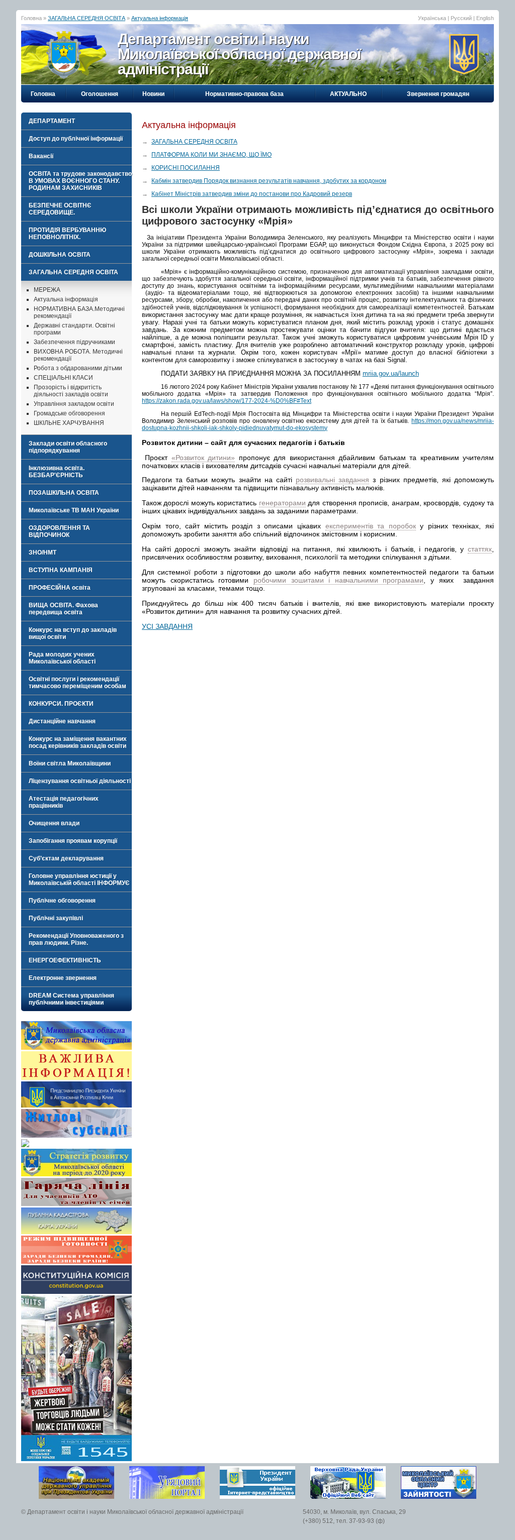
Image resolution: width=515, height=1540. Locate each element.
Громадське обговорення (69, 413)
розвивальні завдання (332, 480)
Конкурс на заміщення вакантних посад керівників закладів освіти (78, 742)
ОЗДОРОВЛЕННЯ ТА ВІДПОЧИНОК (59, 531)
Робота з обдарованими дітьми (78, 368)
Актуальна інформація (159, 18)
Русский (461, 18)
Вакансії (41, 156)
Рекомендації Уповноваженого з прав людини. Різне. (76, 939)
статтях (480, 549)
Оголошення (99, 93)
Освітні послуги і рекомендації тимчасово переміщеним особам (77, 683)
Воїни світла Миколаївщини (70, 763)
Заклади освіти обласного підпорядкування (68, 447)
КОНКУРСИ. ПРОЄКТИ (61, 703)
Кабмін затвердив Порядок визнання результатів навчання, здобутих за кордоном (268, 180)
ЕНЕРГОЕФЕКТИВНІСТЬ (65, 960)
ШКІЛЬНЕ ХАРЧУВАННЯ (69, 422)
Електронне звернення (63, 977)
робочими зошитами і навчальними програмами (338, 580)
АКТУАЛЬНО (348, 93)
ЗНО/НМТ (42, 552)
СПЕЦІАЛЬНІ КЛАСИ (63, 377)
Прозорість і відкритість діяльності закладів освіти (71, 391)
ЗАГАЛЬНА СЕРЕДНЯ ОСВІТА (86, 18)
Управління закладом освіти (74, 403)
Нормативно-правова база (244, 93)
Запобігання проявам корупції (73, 840)
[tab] (76, 121)
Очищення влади (54, 823)
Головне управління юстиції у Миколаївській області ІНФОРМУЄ (79, 879)
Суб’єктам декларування (66, 858)
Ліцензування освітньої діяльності (80, 781)
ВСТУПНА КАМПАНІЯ (61, 570)
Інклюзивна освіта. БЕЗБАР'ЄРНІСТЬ (56, 472)
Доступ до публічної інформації (76, 138)
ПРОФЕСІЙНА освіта (60, 587)
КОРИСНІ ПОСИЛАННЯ (185, 167)
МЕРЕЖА (47, 289)
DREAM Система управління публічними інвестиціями (71, 999)
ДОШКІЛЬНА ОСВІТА (60, 254)
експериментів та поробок (370, 526)
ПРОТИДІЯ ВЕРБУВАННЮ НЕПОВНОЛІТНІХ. (67, 234)
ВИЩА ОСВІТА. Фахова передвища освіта (63, 609)
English (485, 18)
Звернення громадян (438, 93)
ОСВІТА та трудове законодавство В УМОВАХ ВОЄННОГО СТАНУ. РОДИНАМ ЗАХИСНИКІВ (80, 180)
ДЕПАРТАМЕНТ (52, 121)
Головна (43, 93)
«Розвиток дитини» (203, 458)
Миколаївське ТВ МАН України (74, 510)
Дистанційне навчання (62, 721)
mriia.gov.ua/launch (391, 373)
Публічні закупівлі (56, 918)
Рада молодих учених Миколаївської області (62, 658)
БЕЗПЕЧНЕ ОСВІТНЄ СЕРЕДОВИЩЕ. (60, 209)
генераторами (282, 503)
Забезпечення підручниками (74, 342)
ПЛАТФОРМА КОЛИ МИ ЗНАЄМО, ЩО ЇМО (211, 154)
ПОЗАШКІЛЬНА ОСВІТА (64, 492)
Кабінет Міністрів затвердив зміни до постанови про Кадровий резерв (251, 193)
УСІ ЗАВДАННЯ (167, 626)
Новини (153, 93)
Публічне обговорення (62, 900)
